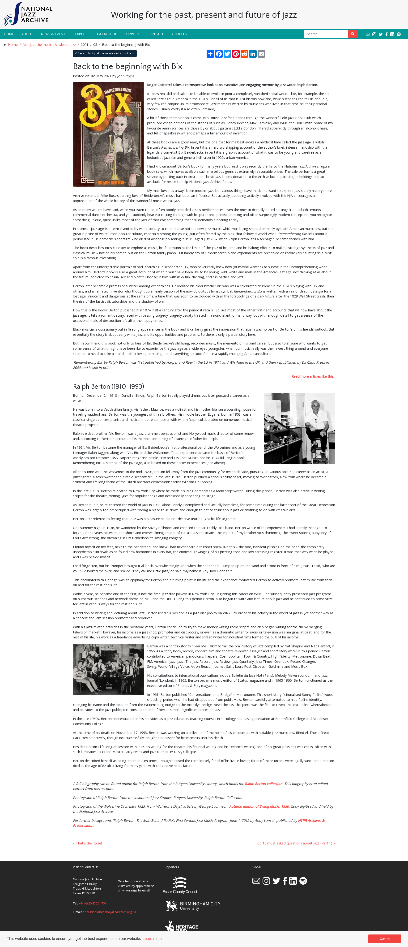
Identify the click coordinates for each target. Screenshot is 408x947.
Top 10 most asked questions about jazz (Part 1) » (295, 843)
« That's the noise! (87, 843)
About (27, 34)
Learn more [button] (152, 939)
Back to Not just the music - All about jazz (106, 53)
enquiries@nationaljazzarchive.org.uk (109, 912)
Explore (82, 34)
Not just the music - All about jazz (49, 44)
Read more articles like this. (313, 376)
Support (132, 34)
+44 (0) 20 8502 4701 (92, 903)
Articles (179, 34)
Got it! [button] (385, 939)
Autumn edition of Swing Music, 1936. (259, 806)
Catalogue (107, 34)
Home (9, 34)
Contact (156, 34)
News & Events (54, 34)
